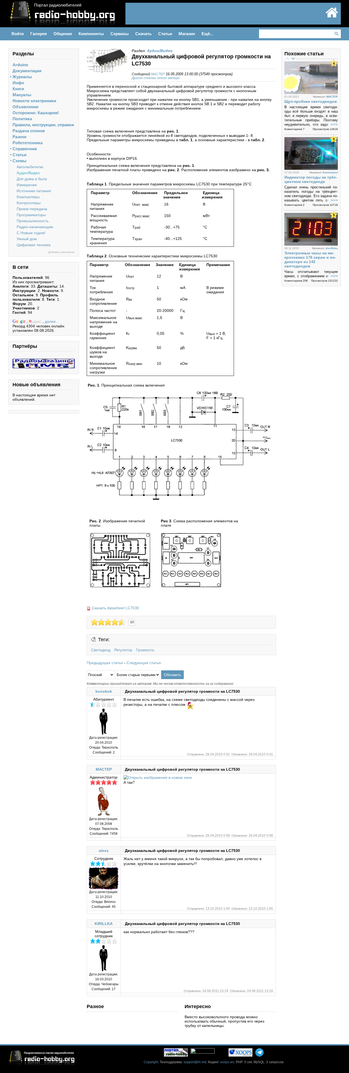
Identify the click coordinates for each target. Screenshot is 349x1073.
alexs (104, 850)
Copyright (151, 1062)
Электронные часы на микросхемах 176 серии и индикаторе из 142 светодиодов (310, 259)
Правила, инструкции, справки (43, 124)
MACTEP (158, 74)
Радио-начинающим (35, 227)
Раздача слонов (29, 130)
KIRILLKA (104, 923)
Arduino (20, 64)
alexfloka (332, 248)
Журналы (22, 76)
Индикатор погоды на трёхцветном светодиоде (310, 179)
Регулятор (123, 650)
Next (293, 58)
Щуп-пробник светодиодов (310, 101)
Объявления (25, 106)
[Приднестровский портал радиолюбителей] (332, 17)
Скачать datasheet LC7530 (115, 608)
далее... (52, 321)
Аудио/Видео (28, 173)
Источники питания (34, 191)
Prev (287, 58)
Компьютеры (28, 197)
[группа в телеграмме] (259, 1052)
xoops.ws (227, 1062)
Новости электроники (34, 100)
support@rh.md (194, 1062)
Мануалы (22, 94)
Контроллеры (29, 203)
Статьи (19, 154)
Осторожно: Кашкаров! (36, 112)
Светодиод (100, 650)
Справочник (25, 148)
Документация (27, 70)
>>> (334, 124)
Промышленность (33, 221)
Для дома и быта (32, 179)
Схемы (19, 160)
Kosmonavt (330, 172)
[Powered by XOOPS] (240, 1052)
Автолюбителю (30, 167)
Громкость (145, 650)
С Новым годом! (31, 233)
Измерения (27, 185)
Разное (19, 136)
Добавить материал (61, 252)
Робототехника (28, 142)
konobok (103, 691)
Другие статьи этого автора (156, 78)
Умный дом (27, 239)
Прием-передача (32, 209)
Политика (22, 118)
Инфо (18, 82)
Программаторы (31, 215)
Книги (18, 88)
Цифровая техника (33, 245)
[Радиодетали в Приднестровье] (44, 361)
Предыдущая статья (105, 663)
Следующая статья (144, 663)
